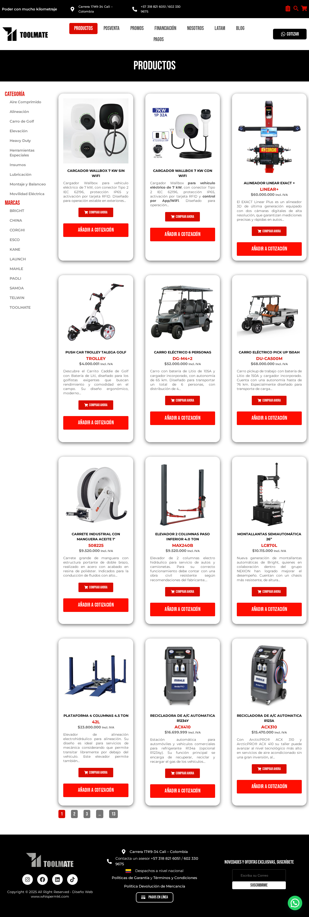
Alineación (19, 111)
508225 (96, 545)
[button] (95, 212)
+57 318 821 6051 (153, 6)
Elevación (19, 131)
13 (114, 813)
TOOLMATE (20, 307)
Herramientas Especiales (22, 152)
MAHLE (16, 268)
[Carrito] (304, 8)
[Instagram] (27, 879)
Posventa (111, 28)
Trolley (95, 358)
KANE (15, 249)
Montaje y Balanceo (28, 184)
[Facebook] (42, 879)
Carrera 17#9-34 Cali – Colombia (159, 851)
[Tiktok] (72, 879)
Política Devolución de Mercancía (154, 886)
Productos (83, 28)
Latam (220, 28)
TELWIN (17, 297)
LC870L (269, 545)
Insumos (18, 164)
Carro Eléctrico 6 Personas (182, 352)
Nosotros (195, 28)
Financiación (165, 28)
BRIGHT (17, 210)
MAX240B (182, 545)
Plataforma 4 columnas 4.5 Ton (95, 715)
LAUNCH (18, 259)
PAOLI (15, 278)
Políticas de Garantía (130, 877)
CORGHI (17, 230)
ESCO (15, 239)
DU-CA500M (269, 358)
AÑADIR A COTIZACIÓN (96, 230)
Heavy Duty (20, 140)
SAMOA (17, 288)
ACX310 (269, 727)
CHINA (16, 220)
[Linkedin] (57, 879)
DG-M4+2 (182, 358)
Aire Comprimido (25, 102)
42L (96, 721)
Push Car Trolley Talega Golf (95, 352)
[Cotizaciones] (288, 8)
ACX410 (183, 727)
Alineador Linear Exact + (269, 183)
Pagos (159, 39)
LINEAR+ (269, 189)
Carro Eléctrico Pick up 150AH (269, 352)
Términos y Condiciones (175, 877)
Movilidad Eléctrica (27, 193)
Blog (240, 28)
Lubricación (20, 174)
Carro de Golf (22, 121)
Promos (137, 28)
